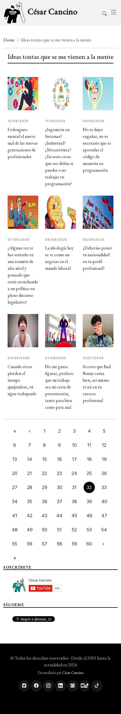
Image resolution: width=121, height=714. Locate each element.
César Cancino (73, 672)
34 (14, 501)
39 (89, 501)
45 (74, 515)
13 (14, 459)
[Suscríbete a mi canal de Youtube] (84, 685)
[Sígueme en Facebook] (36, 685)
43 (44, 515)
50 (44, 529)
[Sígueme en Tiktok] (96, 685)
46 (89, 515)
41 (14, 515)
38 (74, 501)
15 (44, 459)
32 (89, 487)
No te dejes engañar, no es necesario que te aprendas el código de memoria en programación (97, 150)
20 (14, 473)
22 (44, 473)
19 (104, 459)
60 (89, 544)
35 (29, 501)
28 (29, 487)
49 (30, 529)
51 (59, 529)
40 (104, 501)
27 (14, 487)
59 (74, 544)
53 (89, 529)
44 (59, 515)
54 (104, 529)
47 (104, 515)
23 (59, 473)
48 (15, 529)
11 (89, 445)
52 (74, 529)
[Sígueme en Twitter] (24, 685)
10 (74, 445)
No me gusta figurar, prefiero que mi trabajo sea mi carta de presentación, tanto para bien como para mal (59, 387)
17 (74, 459)
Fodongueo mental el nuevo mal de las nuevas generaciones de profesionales (23, 143)
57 (44, 544)
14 (29, 459)
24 (74, 473)
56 (29, 544)
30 (59, 487)
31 (74, 487)
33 (104, 487)
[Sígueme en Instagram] (48, 685)
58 (59, 544)
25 (89, 473)
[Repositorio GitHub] (72, 685)
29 (44, 487)
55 (14, 544)
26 (104, 473)
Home (9, 40)
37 (59, 501)
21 (29, 473)
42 (29, 515)
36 (44, 501)
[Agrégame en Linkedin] (60, 685)
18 (89, 459)
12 (104, 445)
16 (59, 459)
